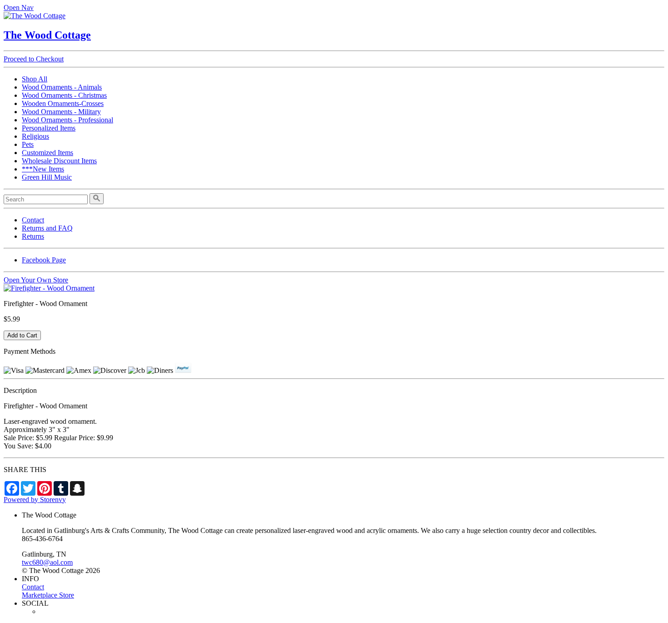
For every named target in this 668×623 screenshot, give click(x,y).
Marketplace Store (48, 595)
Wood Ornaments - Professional (67, 120)
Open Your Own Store (36, 280)
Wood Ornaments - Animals (62, 87)
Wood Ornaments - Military (61, 112)
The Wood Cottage (47, 35)
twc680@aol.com (47, 562)
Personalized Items (48, 128)
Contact (33, 220)
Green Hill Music (47, 177)
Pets (28, 144)
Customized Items (47, 152)
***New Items (43, 169)
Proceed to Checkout (34, 59)
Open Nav (19, 7)
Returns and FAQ (47, 228)
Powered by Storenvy (35, 499)
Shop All (34, 79)
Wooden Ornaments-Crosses (63, 103)
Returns (33, 236)
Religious (35, 136)
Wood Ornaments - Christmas (64, 95)
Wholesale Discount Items (59, 161)
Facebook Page (44, 260)
